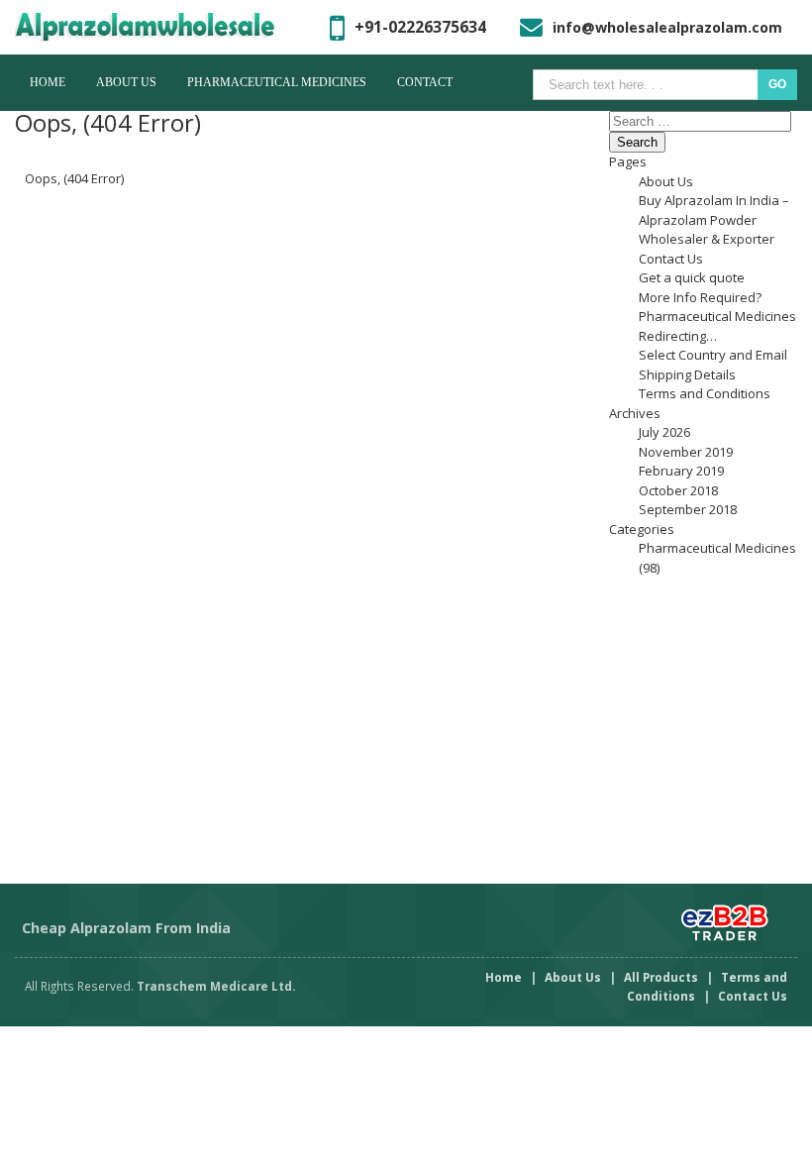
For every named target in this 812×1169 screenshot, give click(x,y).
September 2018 (688, 509)
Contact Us (671, 258)
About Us (126, 82)
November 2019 (686, 452)
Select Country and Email (713, 355)
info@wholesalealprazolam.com (667, 27)
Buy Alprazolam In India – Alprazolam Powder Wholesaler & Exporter (714, 219)
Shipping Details (687, 374)
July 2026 (664, 432)
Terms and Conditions (704, 393)
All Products (661, 977)
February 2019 (681, 470)
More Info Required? (700, 297)
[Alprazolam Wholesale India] (161, 27)
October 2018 (678, 490)
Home (47, 82)
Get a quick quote (692, 277)
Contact (425, 82)
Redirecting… (678, 336)
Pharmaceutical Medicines (276, 82)
